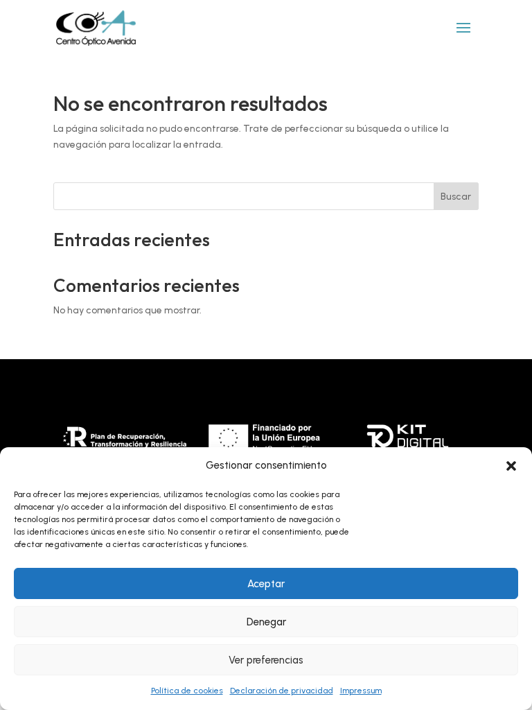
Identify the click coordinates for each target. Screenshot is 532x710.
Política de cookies (187, 690)
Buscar (456, 196)
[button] (511, 466)
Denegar (266, 622)
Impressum (361, 690)
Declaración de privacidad (281, 690)
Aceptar (266, 584)
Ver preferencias (266, 660)
